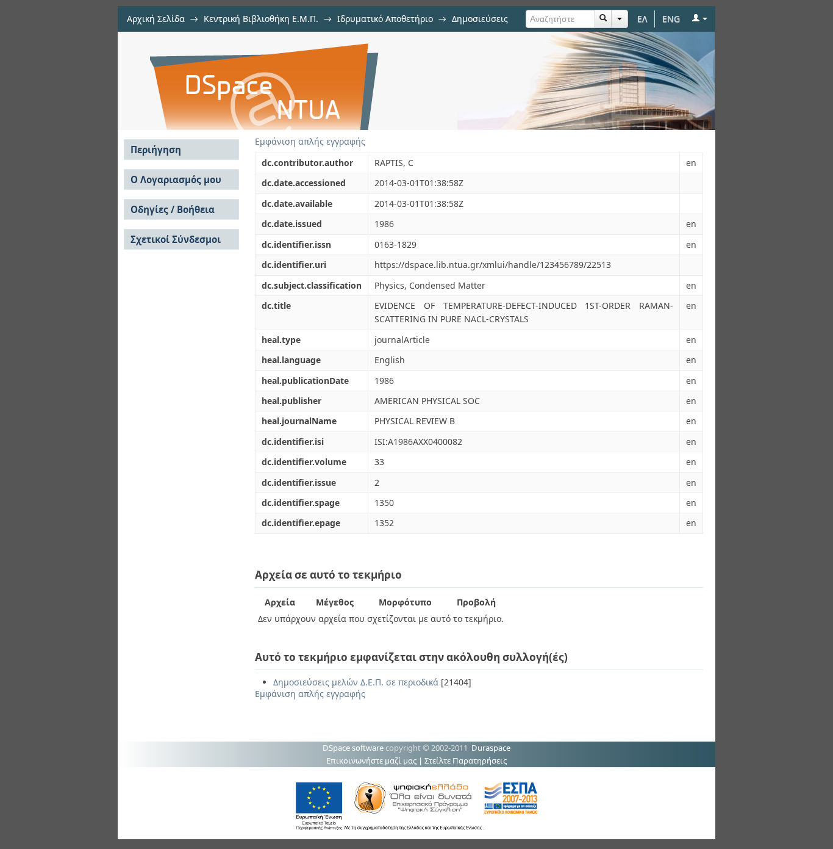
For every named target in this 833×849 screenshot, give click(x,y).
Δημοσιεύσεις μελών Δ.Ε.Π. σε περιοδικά (355, 682)
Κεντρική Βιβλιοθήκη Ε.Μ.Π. (261, 18)
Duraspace (490, 747)
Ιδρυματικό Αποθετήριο (385, 18)
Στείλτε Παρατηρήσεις (465, 760)
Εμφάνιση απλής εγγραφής (310, 141)
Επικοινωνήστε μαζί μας (371, 760)
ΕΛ (642, 18)
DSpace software (353, 747)
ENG (671, 18)
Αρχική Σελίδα (156, 18)
